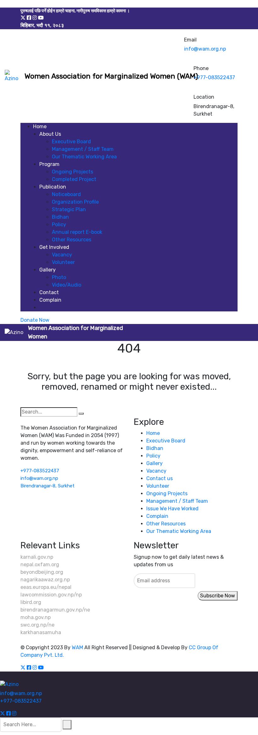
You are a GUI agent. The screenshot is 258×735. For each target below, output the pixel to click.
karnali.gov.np (36, 557)
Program (49, 164)
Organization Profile (75, 202)
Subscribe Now (217, 596)
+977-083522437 (214, 77)
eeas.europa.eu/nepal (45, 587)
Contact (49, 292)
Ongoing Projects (72, 172)
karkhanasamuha (40, 632)
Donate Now (34, 320)
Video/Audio (66, 285)
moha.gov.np (35, 617)
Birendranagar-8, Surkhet (47, 486)
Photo (59, 277)
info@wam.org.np (205, 49)
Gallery (47, 270)
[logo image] (12, 76)
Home (40, 126)
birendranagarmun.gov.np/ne (55, 610)
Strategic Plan (69, 209)
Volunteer (63, 262)
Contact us (159, 478)
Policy (59, 225)
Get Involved (54, 247)
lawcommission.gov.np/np (51, 595)
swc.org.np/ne (37, 625)
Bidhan (60, 217)
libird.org (30, 602)
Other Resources (71, 240)
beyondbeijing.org (41, 572)
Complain (50, 300)
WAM (77, 647)
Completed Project (74, 179)
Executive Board (71, 142)
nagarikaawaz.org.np (45, 580)
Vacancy (62, 255)
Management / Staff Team (83, 149)
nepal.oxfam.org (39, 565)
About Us (50, 134)
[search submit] (67, 724)
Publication (52, 187)
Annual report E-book (77, 232)
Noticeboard (66, 194)
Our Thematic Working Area (84, 157)
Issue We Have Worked (172, 509)
